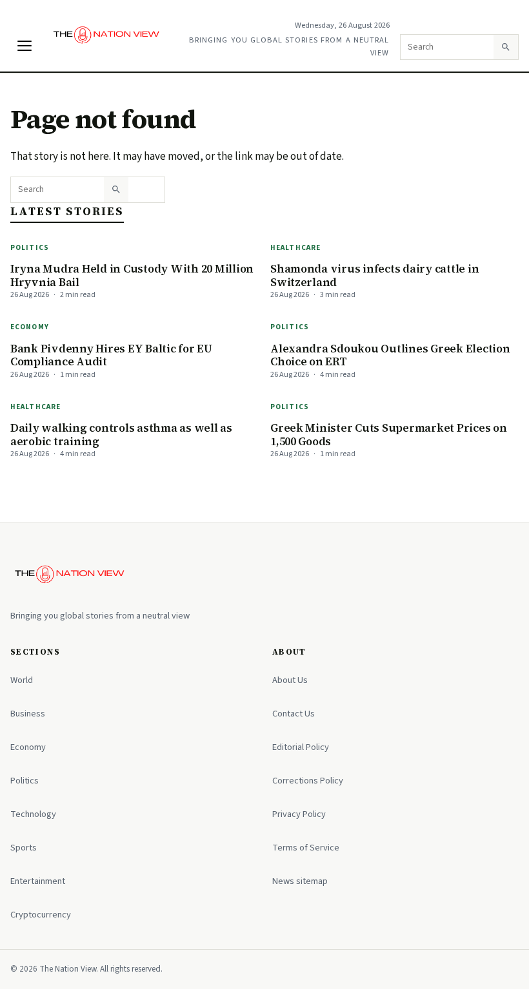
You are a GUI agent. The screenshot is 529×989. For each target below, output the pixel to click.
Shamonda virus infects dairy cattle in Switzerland (374, 275)
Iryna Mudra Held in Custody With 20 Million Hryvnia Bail (132, 275)
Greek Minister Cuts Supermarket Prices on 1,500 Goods (388, 434)
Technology (33, 814)
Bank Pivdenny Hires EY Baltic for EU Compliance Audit (111, 355)
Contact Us (293, 713)
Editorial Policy (300, 747)
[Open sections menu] (24, 46)
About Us (290, 680)
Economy (29, 327)
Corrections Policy (307, 780)
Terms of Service (305, 847)
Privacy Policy (299, 814)
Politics (29, 248)
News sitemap (300, 881)
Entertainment (37, 881)
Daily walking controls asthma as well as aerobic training (121, 434)
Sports (23, 847)
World (21, 680)
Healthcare (295, 248)
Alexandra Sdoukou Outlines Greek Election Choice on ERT (390, 355)
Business (27, 713)
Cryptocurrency (40, 914)
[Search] (506, 47)
